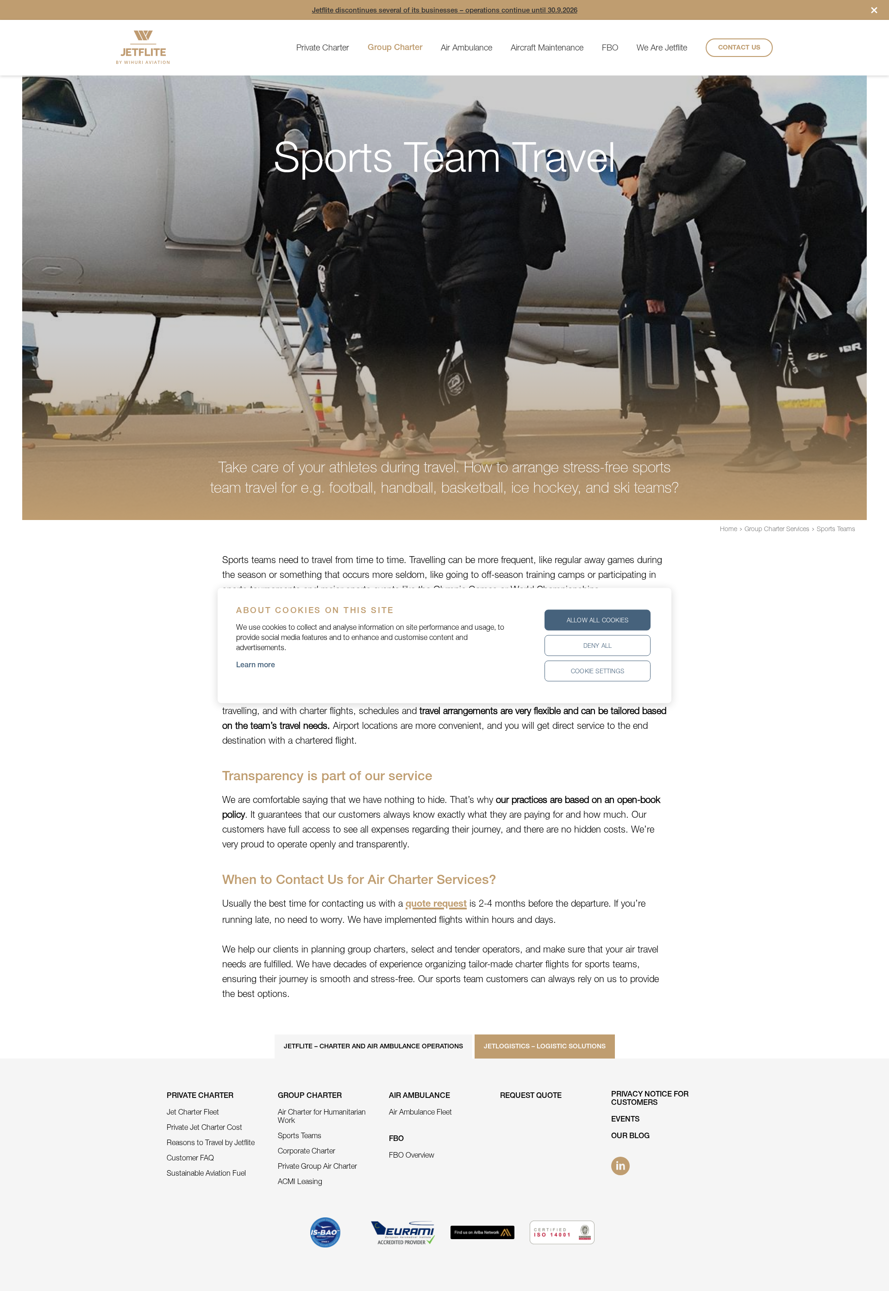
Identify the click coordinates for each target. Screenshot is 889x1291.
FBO (610, 47)
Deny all (597, 645)
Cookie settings (597, 671)
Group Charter (395, 48)
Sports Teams (836, 529)
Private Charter (322, 47)
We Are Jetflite (662, 47)
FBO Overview (411, 1155)
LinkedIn (620, 1166)
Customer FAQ (190, 1157)
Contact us (739, 48)
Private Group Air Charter (317, 1166)
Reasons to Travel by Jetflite (211, 1142)
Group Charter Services (777, 529)
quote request (436, 904)
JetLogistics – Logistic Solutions (545, 1047)
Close (874, 10)
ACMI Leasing (300, 1181)
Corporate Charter (306, 1151)
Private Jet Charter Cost (204, 1127)
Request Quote (531, 1096)
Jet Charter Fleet (193, 1112)
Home (728, 529)
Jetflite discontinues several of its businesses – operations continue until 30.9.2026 (444, 10)
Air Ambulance (466, 47)
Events (625, 1120)
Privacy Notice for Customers (650, 1099)
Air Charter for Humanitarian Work (322, 1116)
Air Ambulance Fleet (420, 1112)
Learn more (255, 666)
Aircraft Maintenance (547, 47)
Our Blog (630, 1137)
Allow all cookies (597, 620)
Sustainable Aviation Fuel (206, 1173)
